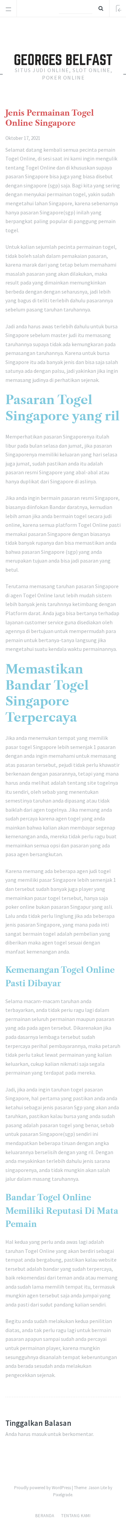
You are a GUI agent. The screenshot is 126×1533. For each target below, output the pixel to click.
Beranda (44, 1516)
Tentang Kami (76, 1516)
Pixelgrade (62, 1495)
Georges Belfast (63, 60)
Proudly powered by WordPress (42, 1488)
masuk (39, 1434)
